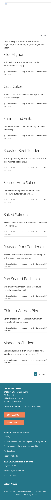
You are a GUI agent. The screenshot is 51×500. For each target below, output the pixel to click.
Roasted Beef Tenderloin (25, 150)
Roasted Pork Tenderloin (25, 246)
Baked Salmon (16, 214)
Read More (7, 74)
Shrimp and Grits (18, 118)
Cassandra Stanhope (13, 72)
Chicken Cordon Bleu (21, 310)
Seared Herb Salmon (21, 182)
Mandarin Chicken (19, 342)
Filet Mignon (14, 54)
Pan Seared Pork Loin (22, 278)
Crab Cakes (13, 86)
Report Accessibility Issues (26, 494)
